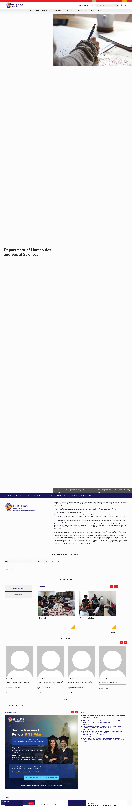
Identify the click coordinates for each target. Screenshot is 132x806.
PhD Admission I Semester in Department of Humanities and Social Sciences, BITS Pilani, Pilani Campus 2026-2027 (103, 721)
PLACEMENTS (88, 1)
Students (80, 10)
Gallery (45, 495)
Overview (8, 495)
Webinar (83, 495)
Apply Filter (55, 561)
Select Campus (83, 5)
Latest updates (37, 495)
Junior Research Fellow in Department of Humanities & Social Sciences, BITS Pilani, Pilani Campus (104, 716)
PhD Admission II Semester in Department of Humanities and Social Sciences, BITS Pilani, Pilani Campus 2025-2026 (103, 726)
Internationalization (116, 1)
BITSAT (94, 1)
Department (66, 10)
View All (113, 632)
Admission (44, 10)
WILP (83, 1)
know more (9, 692)
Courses (52, 495)
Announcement (75, 495)
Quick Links (99, 10)
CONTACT (125, 1)
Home (31, 10)
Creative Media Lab (87, 618)
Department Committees (62, 495)
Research (21, 495)
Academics (37, 10)
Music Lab (42, 618)
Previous (54, 491)
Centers (87, 10)
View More (70, 790)
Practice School (101, 1)
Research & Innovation (55, 10)
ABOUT (79, 1)
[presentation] (111, 586)
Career (107, 1)
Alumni (93, 10)
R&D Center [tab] (18, 595)
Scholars (28, 495)
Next (130, 491)
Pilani (10, 13)
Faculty (73, 10)
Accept (31, 803)
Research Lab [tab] (18, 588)
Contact (90, 495)
